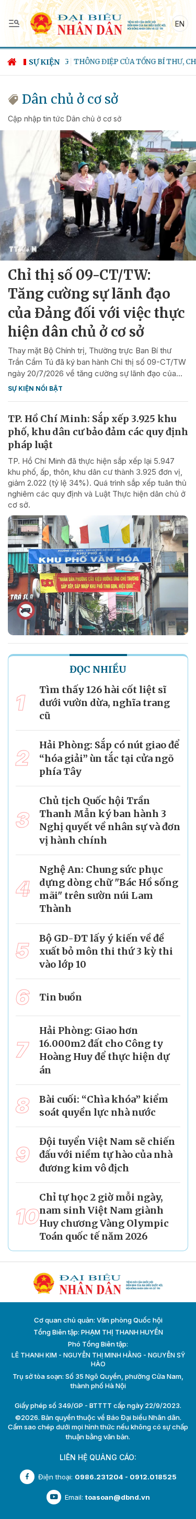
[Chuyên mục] (14, 23)
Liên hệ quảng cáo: (98, 1457)
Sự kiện (44, 62)
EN (180, 23)
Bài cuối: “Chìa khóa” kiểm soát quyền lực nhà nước (103, 1105)
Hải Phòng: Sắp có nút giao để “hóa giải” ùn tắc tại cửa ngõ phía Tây (109, 758)
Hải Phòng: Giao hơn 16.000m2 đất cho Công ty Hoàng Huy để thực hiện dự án (104, 1050)
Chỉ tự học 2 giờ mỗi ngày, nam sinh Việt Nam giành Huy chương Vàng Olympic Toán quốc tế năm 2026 (104, 1217)
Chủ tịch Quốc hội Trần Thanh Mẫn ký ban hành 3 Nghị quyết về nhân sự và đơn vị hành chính (109, 820)
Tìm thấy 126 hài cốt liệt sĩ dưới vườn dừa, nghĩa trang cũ (104, 703)
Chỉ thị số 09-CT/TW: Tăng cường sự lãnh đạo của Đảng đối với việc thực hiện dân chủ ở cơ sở (96, 303)
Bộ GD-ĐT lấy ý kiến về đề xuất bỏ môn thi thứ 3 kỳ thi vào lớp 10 (106, 951)
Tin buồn (60, 997)
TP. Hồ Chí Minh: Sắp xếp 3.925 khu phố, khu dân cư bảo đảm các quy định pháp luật (98, 432)
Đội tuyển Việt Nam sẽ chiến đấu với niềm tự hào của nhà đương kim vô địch (107, 1154)
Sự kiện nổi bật (35, 388)
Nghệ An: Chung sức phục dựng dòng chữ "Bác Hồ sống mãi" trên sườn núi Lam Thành (108, 889)
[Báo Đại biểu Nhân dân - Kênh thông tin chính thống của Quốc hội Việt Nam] (98, 22)
